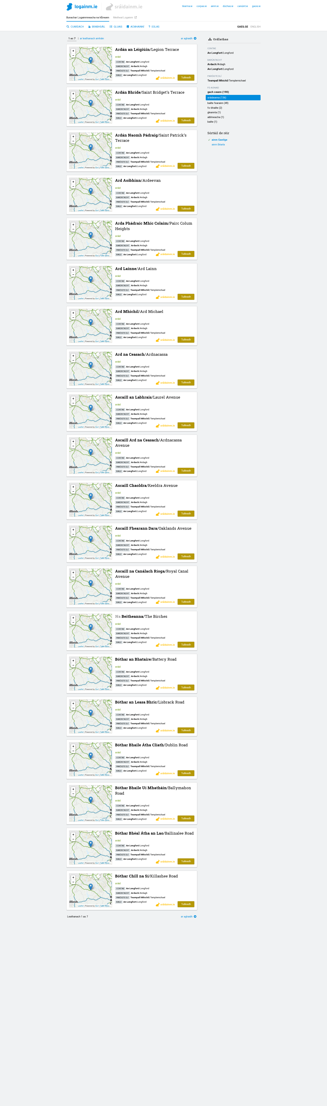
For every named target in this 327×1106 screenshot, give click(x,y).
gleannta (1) (214, 112)
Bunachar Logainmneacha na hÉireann (87, 17)
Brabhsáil (98, 26)
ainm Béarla (218, 144)
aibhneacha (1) (215, 117)
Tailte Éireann (105, 79)
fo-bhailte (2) (214, 107)
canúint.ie (242, 6)
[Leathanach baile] (81, 7)
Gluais (117, 26)
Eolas (155, 26)
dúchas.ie (228, 6)
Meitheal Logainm (123, 17)
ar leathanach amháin (92, 38)
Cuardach (77, 26)
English (256, 26)
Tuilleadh (186, 77)
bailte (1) (212, 121)
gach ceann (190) (218, 92)
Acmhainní (137, 26)
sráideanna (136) (216, 97)
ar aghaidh (187, 38)
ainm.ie (215, 6)
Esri (97, 79)
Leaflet (80, 79)
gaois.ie (256, 6)
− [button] (73, 55)
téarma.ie (187, 6)
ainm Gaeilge (219, 139)
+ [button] (73, 51)
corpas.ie (202, 6)
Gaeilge (242, 26)
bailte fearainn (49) (217, 103)
